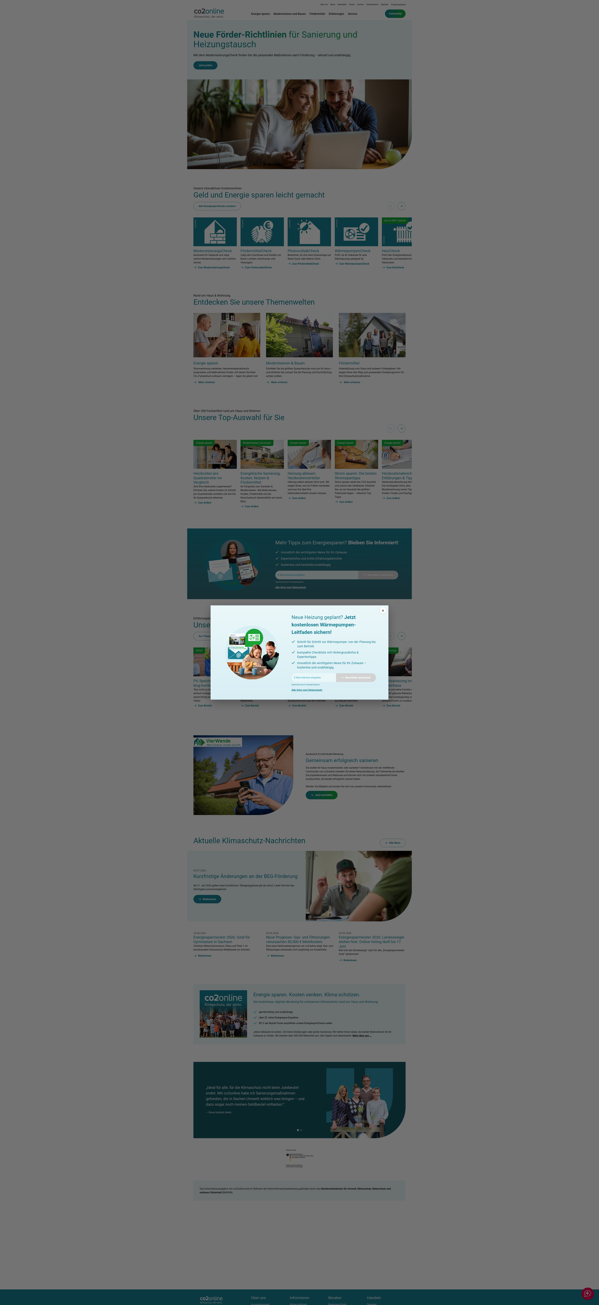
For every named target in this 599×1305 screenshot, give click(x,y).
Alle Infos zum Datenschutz (307, 690)
